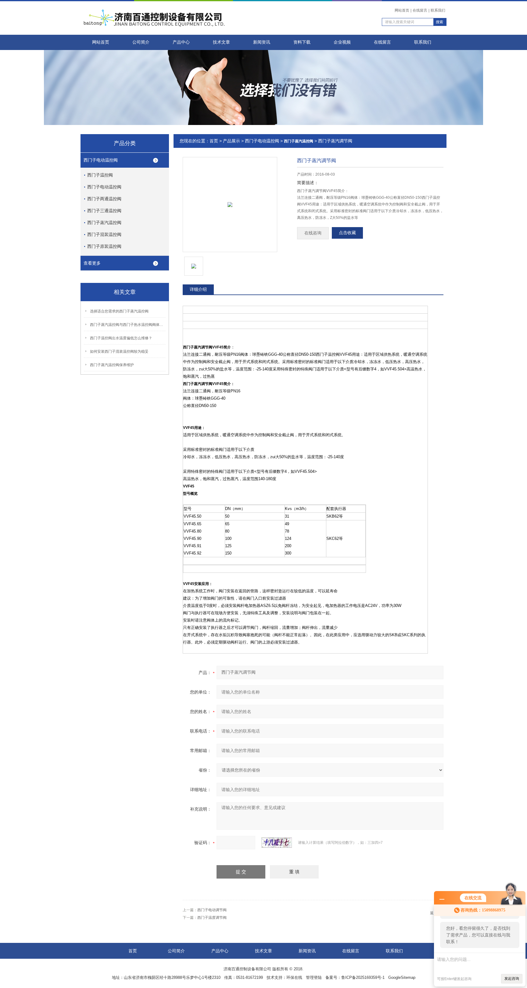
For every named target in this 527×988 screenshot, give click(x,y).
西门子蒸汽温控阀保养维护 (112, 365)
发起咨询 (511, 978)
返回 (433, 913)
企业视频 (342, 42)
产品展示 (231, 140)
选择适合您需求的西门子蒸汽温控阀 (119, 311)
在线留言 (420, 10)
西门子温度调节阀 (212, 917)
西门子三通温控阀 (104, 210)
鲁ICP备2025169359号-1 (363, 977)
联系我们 (438, 10)
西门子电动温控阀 (101, 160)
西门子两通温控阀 (104, 198)
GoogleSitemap (401, 977)
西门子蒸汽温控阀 (104, 222)
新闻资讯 (261, 42)
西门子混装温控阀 (104, 234)
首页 (214, 140)
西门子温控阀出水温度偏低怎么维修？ (121, 338)
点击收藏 (347, 232)
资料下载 (301, 42)
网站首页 (402, 10)
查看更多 (92, 263)
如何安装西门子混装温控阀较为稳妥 (119, 351)
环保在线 (294, 977)
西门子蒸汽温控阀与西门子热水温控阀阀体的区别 (128, 325)
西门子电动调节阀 (212, 910)
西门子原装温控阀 (104, 246)
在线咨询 (312, 233)
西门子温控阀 (100, 175)
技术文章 (221, 42)
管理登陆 (314, 977)
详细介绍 (198, 289)
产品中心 (181, 42)
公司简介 (140, 42)
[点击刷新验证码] (276, 842)
